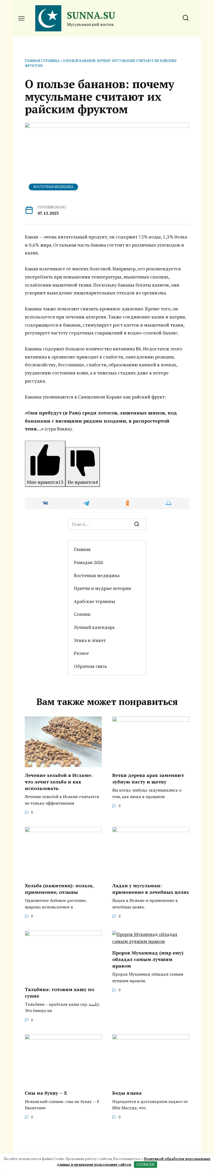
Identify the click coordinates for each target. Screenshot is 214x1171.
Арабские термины (94, 601)
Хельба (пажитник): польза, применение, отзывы (59, 888)
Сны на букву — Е (46, 1093)
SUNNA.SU (91, 15)
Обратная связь (90, 666)
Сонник (82, 614)
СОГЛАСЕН (145, 1164)
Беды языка (127, 1093)
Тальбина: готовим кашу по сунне (59, 992)
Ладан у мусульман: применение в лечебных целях (150, 888)
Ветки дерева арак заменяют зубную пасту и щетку (148, 778)
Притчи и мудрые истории (102, 588)
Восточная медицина (53, 187)
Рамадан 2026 (88, 562)
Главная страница (42, 61)
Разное (81, 653)
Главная (82, 549)
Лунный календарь (94, 627)
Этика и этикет (90, 640)
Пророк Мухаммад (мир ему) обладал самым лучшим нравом (147, 959)
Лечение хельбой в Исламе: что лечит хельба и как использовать (58, 781)
